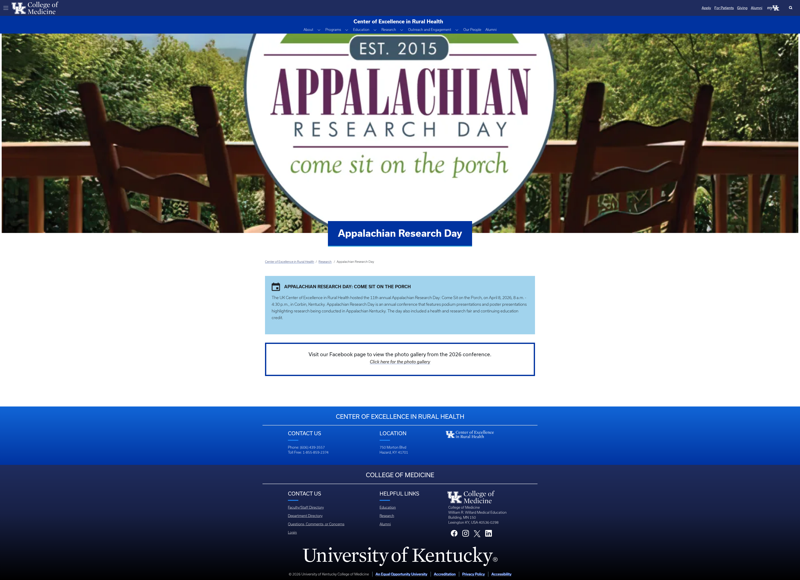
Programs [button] (333, 29)
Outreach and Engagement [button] (429, 29)
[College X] (477, 533)
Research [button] (388, 29)
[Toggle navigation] (6, 8)
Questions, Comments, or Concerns (316, 524)
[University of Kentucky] (400, 556)
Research (325, 261)
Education (388, 507)
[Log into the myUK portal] (773, 8)
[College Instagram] (465, 534)
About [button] (308, 29)
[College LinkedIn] (488, 534)
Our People (472, 29)
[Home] (35, 7)
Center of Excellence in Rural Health (289, 261)
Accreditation (445, 574)
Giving (742, 8)
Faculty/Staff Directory (306, 507)
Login (292, 532)
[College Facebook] (454, 534)
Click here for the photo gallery (400, 361)
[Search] (791, 8)
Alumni (756, 8)
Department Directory (305, 516)
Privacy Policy (473, 574)
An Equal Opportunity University (401, 574)
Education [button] (361, 29)
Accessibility (501, 574)
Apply (706, 8)
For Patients (724, 8)
